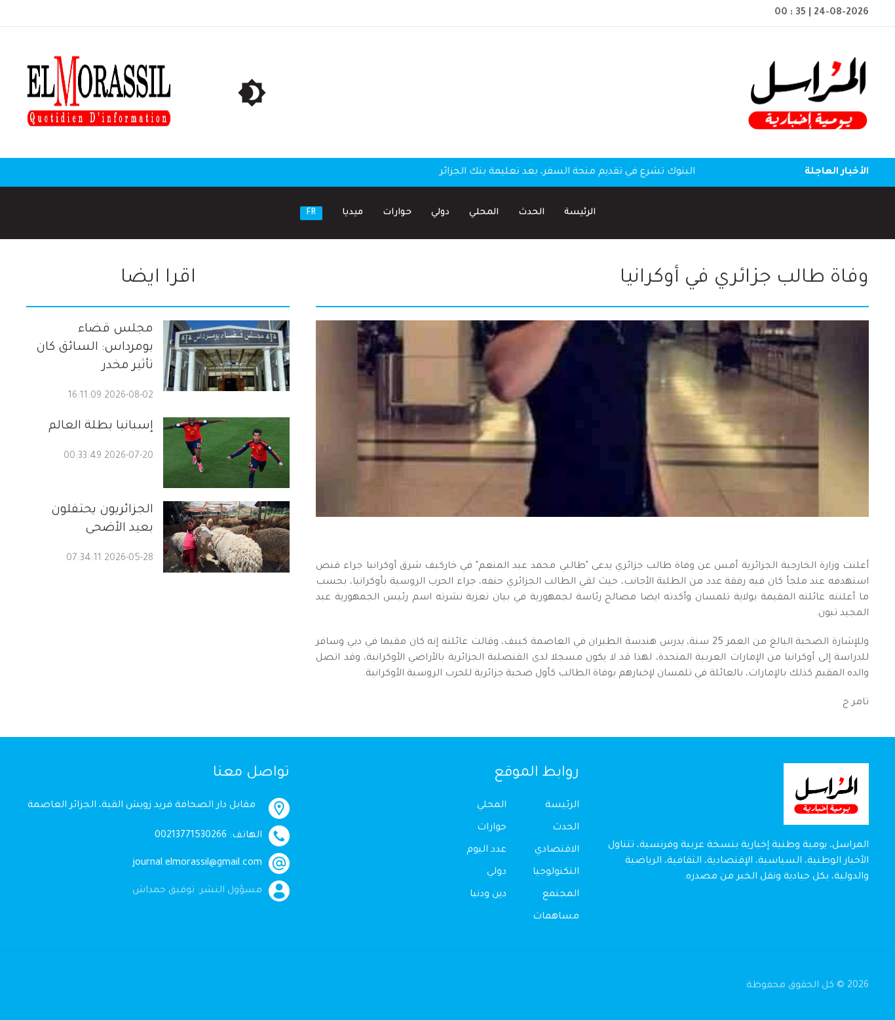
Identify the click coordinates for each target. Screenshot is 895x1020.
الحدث (531, 212)
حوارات (397, 212)
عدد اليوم (486, 850)
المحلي (484, 212)
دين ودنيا (488, 895)
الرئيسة (580, 212)
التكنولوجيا (556, 872)
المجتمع (561, 895)
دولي (440, 212)
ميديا (352, 212)
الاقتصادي (557, 850)
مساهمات (556, 917)
